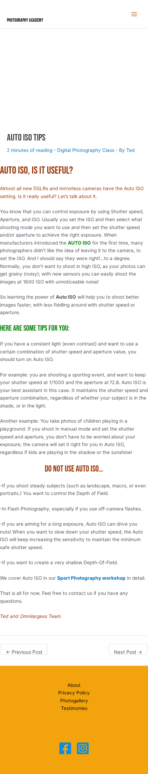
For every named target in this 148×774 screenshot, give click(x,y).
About (74, 685)
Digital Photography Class (85, 150)
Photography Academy (25, 20)
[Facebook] (65, 748)
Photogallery (74, 700)
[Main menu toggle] (134, 14)
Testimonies (74, 708)
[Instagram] (82, 748)
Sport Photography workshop (91, 578)
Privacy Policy (74, 692)
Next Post (128, 652)
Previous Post (24, 652)
